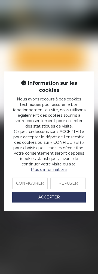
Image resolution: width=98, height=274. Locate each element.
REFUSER (68, 183)
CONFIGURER (30, 183)
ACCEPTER (49, 197)
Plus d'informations (49, 169)
